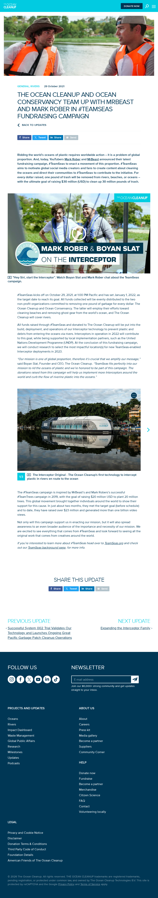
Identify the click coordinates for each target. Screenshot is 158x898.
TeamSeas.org (113, 543)
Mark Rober (73, 159)
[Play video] (79, 233)
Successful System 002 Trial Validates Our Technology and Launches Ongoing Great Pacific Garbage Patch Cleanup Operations (40, 633)
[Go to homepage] (10, 6)
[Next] (148, 430)
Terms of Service (90, 884)
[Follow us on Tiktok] (56, 679)
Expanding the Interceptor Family (125, 628)
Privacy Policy (66, 884)
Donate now (132, 6)
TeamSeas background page (47, 547)
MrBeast (93, 159)
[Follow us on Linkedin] (47, 679)
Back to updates (34, 125)
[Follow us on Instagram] (11, 679)
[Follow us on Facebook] (20, 679)
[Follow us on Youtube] (38, 679)
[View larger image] (134, 395)
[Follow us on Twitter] (29, 679)
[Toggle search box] (146, 6)
